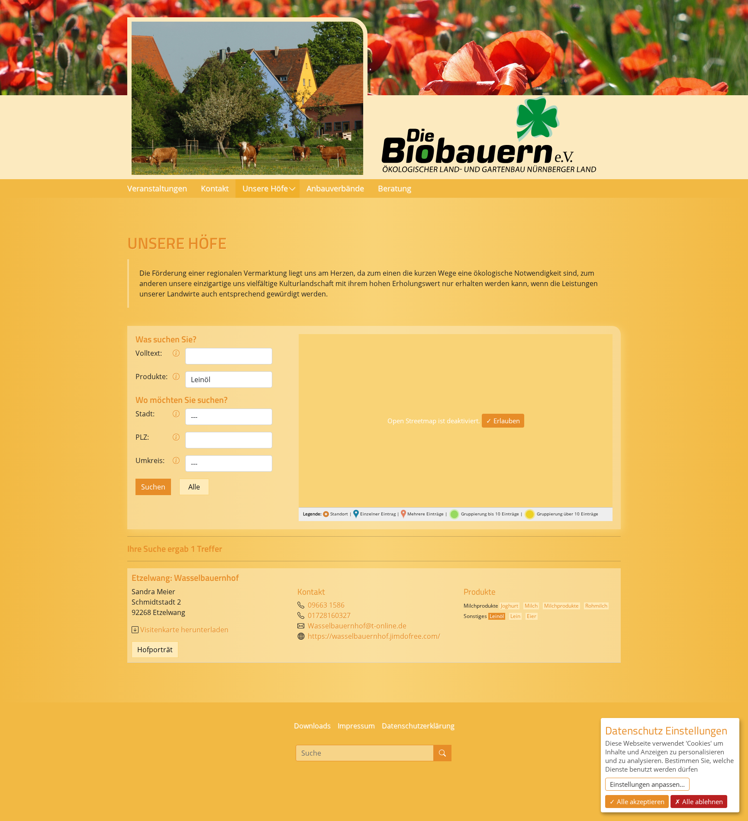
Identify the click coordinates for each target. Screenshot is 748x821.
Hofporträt (155, 649)
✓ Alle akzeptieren (636, 801)
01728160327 (329, 615)
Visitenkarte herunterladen (184, 629)
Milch (531, 605)
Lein (515, 616)
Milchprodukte (561, 605)
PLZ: (142, 437)
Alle (194, 487)
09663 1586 (326, 605)
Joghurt (509, 605)
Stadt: (145, 414)
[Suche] (442, 753)
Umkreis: (149, 460)
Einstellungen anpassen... (647, 784)
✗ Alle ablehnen (699, 801)
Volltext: (148, 353)
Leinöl (497, 616)
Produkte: (151, 376)
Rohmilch (596, 605)
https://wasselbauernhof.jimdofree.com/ (374, 636)
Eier (531, 616)
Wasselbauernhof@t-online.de (357, 626)
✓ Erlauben (503, 420)
